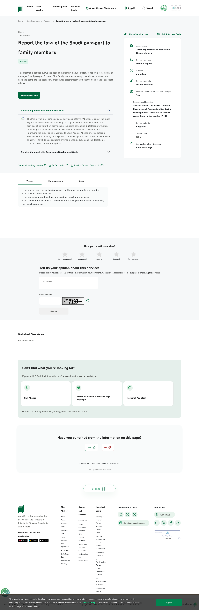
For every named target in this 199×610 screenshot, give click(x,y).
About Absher (40, 8)
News (63, 536)
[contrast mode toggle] (120, 514)
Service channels (82, 539)
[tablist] (55, 180)
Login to (96, 488)
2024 (138, 136)
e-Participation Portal (101, 561)
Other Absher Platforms (101, 8)
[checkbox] (91, 447)
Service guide (33, 21)
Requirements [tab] (55, 181)
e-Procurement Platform (101, 581)
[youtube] (157, 523)
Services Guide (75, 8)
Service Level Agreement (31, 165)
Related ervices (26, 340)
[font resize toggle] (127, 514)
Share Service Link (138, 34)
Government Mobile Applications (100, 591)
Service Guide (81, 165)
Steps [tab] (81, 181)
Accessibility (65, 550)
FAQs (54, 165)
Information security (65, 562)
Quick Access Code (171, 34)
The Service (24, 35)
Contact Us (95, 165)
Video (62, 165)
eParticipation (60, 6)
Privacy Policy (64, 525)
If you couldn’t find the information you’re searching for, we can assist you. (60, 376)
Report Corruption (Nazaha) (83, 527)
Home (30, 6)
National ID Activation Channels (83, 547)
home (20, 21)
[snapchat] (178, 523)
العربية (131, 8)
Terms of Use (64, 531)
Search (150, 8)
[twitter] (164, 523)
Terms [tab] (30, 181)
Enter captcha (45, 294)
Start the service (29, 95)
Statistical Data (64, 555)
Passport (48, 21)
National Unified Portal (99, 529)
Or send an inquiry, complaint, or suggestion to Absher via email (54, 411)
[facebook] (171, 523)
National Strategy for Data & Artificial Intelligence (100, 542)
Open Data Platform (100, 553)
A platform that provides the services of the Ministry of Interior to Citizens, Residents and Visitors (33, 521)
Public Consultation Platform (100, 571)
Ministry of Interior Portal (100, 519)
